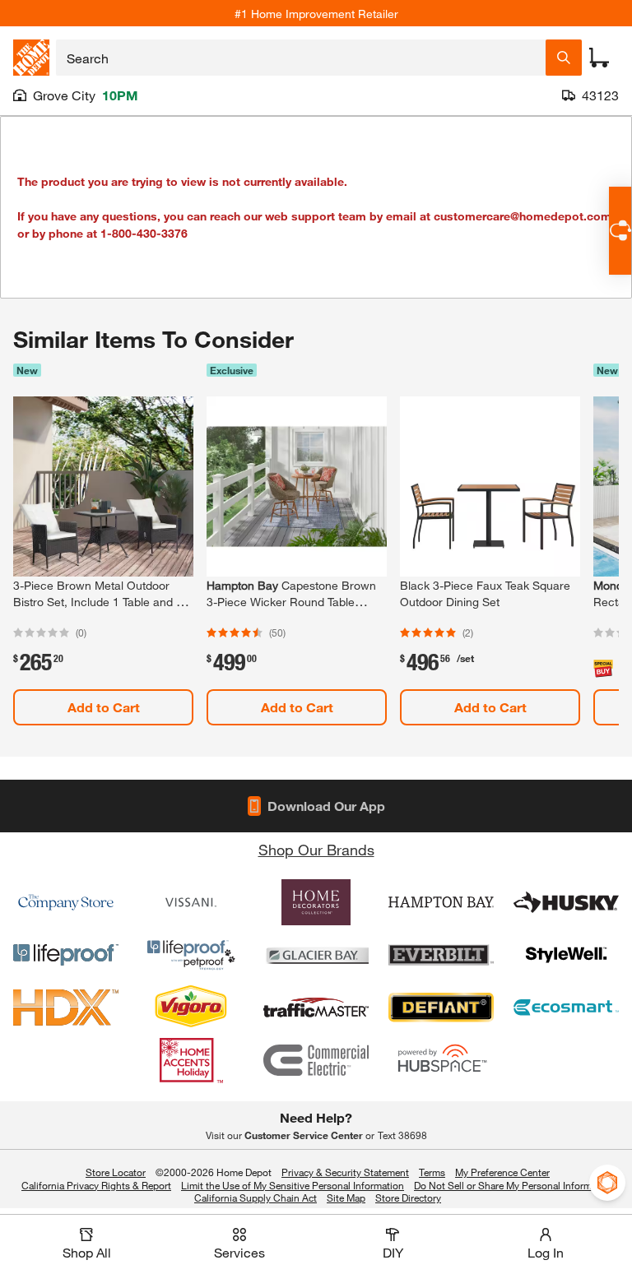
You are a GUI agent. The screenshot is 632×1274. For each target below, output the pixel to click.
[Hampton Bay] (441, 902)
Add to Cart (103, 707)
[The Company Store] (65, 902)
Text (402, 1135)
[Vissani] (191, 902)
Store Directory (408, 1198)
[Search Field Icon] (564, 57)
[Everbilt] (441, 955)
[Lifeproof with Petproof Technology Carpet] (191, 955)
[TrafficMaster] (316, 1007)
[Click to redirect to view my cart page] (599, 57)
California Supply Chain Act (255, 1197)
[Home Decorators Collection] (316, 902)
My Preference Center (502, 1172)
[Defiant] (441, 1007)
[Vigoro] (191, 1007)
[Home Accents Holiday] (191, 1060)
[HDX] (65, 1007)
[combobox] (301, 57)
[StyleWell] (566, 955)
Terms (432, 1172)
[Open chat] (620, 231)
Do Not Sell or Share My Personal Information (514, 1185)
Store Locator (116, 1172)
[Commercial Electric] (316, 1060)
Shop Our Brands (316, 850)
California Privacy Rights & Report (96, 1185)
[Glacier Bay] (316, 955)
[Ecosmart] (566, 1007)
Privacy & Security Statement (345, 1172)
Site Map (346, 1198)
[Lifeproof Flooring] (65, 955)
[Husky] (566, 902)
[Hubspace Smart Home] (441, 1060)
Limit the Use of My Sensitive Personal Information (292, 1185)
